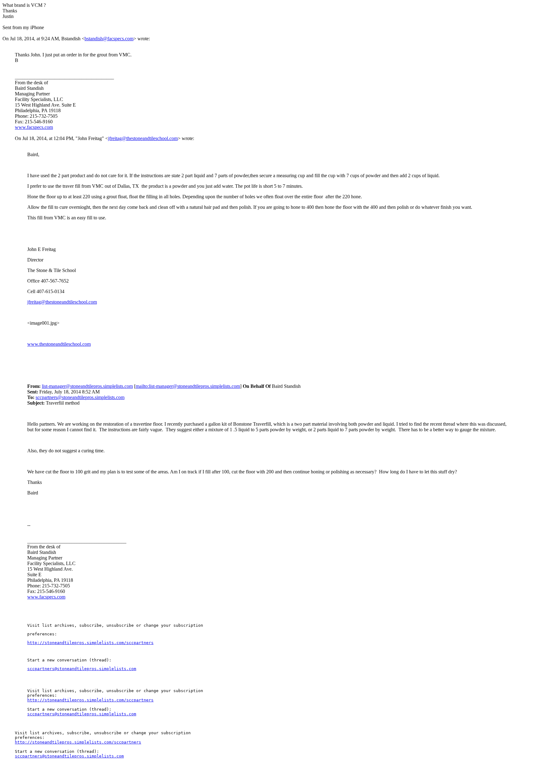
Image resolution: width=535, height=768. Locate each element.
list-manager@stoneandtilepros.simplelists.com (87, 386)
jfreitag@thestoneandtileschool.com (143, 138)
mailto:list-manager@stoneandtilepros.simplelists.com (188, 386)
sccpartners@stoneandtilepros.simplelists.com (80, 397)
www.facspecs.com (34, 127)
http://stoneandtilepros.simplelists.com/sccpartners (90, 642)
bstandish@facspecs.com (109, 38)
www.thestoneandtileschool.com (59, 344)
